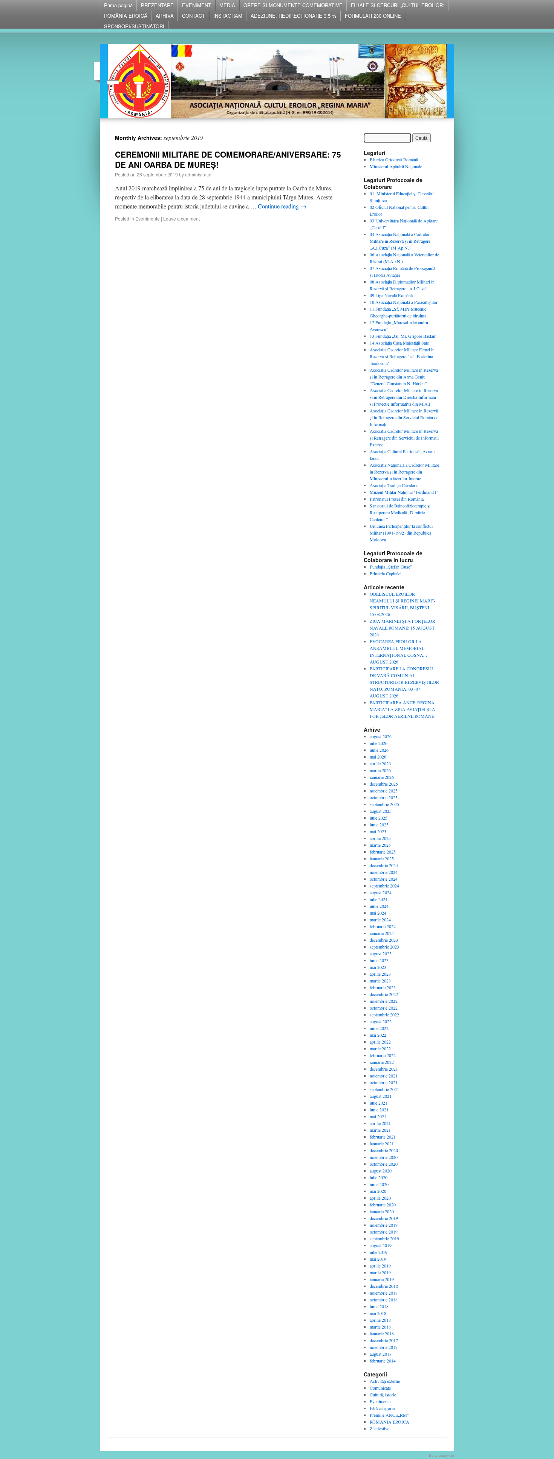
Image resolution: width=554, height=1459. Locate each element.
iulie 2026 (378, 743)
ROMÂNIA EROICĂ (125, 15)
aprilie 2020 (380, 1198)
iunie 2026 (379, 750)
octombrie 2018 (384, 1300)
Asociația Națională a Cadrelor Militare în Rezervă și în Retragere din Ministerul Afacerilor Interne (404, 471)
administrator (198, 174)
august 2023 (381, 953)
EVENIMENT (196, 5)
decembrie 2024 (384, 865)
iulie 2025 (378, 818)
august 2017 (381, 1354)
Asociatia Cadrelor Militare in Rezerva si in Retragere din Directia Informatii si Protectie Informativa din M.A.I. (404, 397)
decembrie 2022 (384, 994)
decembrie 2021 (384, 1069)
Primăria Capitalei (385, 573)
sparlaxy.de (444, 1455)
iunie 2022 (379, 1028)
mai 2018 (378, 1313)
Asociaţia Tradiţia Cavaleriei (394, 485)
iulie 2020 (378, 1177)
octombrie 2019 (384, 1232)
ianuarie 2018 (382, 1333)
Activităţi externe (385, 1381)
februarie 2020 (383, 1205)
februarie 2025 (383, 852)
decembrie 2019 (384, 1218)
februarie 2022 (383, 1055)
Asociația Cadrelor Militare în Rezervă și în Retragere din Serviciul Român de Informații (404, 417)
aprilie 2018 (380, 1320)
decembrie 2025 (384, 784)
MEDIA (227, 5)
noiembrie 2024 (384, 872)
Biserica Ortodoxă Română (394, 159)
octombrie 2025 (384, 797)
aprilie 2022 (380, 1042)
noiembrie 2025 (384, 791)
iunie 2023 (379, 960)
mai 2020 (378, 1191)
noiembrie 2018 (384, 1293)
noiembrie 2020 (384, 1157)
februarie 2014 (383, 1361)
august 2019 (381, 1245)
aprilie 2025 (380, 838)
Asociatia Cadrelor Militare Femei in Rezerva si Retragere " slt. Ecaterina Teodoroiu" (402, 356)
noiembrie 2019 (384, 1225)
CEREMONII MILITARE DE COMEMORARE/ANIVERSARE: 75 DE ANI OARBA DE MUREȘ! (228, 159)
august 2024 (381, 892)
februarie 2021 (383, 1137)
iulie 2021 (378, 1103)
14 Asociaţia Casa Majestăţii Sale (399, 343)
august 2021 (381, 1096)
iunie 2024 (379, 906)
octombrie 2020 (384, 1164)
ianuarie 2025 (382, 858)
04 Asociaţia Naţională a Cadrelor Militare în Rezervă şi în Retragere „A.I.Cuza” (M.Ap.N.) (400, 241)
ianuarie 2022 (382, 1062)
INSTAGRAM (227, 15)
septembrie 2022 (384, 1014)
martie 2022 (380, 1048)
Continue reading (282, 206)
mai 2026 (378, 757)
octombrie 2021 (384, 1082)
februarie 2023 (383, 987)
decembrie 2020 (384, 1150)
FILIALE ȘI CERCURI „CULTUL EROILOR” (397, 5)
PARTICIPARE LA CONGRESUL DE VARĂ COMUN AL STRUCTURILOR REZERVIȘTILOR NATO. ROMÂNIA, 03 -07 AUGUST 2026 (404, 682)
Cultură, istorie (383, 1395)
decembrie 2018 (384, 1286)
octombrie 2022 (384, 1008)
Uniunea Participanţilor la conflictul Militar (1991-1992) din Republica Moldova (401, 533)
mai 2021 (378, 1116)
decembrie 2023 (384, 940)
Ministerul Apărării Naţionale (396, 166)
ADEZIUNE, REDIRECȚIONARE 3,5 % (294, 15)
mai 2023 (378, 967)
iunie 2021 (379, 1110)
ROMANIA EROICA (389, 1422)
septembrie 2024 (384, 886)
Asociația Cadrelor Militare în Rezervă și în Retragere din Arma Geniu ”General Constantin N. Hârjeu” (404, 376)
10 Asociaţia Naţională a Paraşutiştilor (404, 302)
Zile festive (379, 1428)
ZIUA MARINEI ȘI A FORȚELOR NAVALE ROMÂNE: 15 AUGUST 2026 (402, 628)
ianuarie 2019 (382, 1279)
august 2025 (381, 811)
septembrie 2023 (384, 947)
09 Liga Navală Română (391, 295)
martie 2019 (380, 1272)
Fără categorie (382, 1408)
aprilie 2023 (380, 974)
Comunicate (380, 1388)
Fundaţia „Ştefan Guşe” (391, 567)
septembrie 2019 (384, 1238)
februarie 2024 (383, 926)
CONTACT (193, 15)
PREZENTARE (157, 5)
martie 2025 (380, 845)
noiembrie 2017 (384, 1347)
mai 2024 (378, 913)
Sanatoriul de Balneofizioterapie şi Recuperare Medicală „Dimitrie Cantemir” (400, 512)
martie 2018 (380, 1327)
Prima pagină (118, 5)
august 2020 (381, 1171)
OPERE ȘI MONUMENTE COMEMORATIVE (293, 5)
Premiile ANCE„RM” (389, 1415)
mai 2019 (378, 1259)
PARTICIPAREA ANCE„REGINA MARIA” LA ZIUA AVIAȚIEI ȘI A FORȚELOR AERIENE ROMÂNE (402, 709)
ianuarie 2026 (382, 777)
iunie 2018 (379, 1306)
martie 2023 (380, 981)
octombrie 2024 (384, 879)
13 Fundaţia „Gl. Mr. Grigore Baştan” (403, 336)
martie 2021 (380, 1130)
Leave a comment (181, 218)
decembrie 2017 (384, 1340)
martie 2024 (380, 919)
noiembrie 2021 (384, 1076)
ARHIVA (165, 15)
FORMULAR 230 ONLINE (373, 15)
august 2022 (381, 1021)
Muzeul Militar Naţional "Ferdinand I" (404, 492)
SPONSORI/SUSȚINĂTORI (134, 26)
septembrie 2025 (384, 804)
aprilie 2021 (380, 1123)
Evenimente (147, 218)
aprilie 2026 (380, 763)
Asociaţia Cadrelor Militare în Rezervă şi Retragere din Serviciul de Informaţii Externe (404, 438)
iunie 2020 (379, 1184)
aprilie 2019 (380, 1266)
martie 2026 (380, 770)
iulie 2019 (378, 1252)
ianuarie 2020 (382, 1211)
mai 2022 (378, 1035)
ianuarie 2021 (382, 1143)
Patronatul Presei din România (397, 499)
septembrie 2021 (384, 1089)
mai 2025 (378, 831)
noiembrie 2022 (384, 1001)
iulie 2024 (378, 899)
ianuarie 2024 (382, 933)
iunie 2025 (379, 824)
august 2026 (381, 736)
